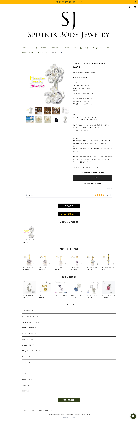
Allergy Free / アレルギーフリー (32, 351)
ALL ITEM (43, 48)
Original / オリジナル (29, 345)
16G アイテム (26, 368)
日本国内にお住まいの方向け (92, 183)
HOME (24, 48)
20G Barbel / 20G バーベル (31, 328)
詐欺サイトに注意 (27, 52)
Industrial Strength (28, 339)
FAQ (75, 48)
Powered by (67, 417)
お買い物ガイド (96, 48)
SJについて (33, 48)
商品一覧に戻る (69, 400)
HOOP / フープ (26, 356)
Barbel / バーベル (27, 379)
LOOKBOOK (66, 48)
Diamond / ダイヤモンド (30, 311)
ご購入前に (69, 206)
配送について (84, 48)
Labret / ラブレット (28, 385)
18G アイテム (26, 362)
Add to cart (92, 178)
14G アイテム (26, 374)
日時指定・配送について (69, 214)
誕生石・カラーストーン (29, 333)
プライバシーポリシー (30, 411)
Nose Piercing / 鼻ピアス (30, 316)
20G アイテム (26, 391)
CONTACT (108, 48)
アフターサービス (42, 52)
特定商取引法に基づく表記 (46, 411)
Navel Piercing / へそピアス (31, 322)
